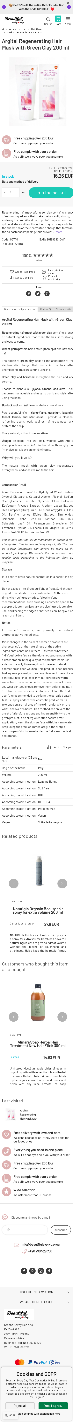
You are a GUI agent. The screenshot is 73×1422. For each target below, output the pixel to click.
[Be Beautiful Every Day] (3, 29)
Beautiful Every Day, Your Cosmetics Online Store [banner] (15, 21)
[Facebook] (24, 1271)
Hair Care (36, 29)
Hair (24, 29)
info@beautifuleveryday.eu (41, 1244)
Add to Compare (24, 277)
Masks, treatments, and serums (24, 32)
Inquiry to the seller (55, 272)
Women (13, 29)
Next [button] (62, 883)
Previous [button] (13, 883)
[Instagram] (41, 1271)
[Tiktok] (49, 1271)
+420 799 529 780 (40, 1251)
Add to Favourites (25, 271)
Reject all (19, 1405)
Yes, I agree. (53, 1405)
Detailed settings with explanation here (36, 1413)
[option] (37, 91)
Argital (19, 243)
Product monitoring (54, 277)
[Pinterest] (32, 1271)
